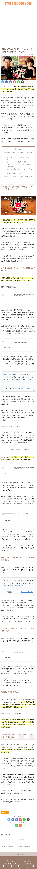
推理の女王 (5, 812)
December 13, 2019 (24, 388)
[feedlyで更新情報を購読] (16, 825)
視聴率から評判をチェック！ (15, 173)
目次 (16, 149)
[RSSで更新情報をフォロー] (20, 825)
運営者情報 (27, 861)
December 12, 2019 (27, 592)
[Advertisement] (18, 27)
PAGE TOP (19, 854)
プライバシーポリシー (10, 863)
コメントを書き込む (18, 840)
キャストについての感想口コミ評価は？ (18, 162)
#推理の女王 (8, 374)
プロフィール (10, 861)
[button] (33, 427)
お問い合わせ (27, 863)
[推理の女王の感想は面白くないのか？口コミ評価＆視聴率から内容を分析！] (10, 81)
